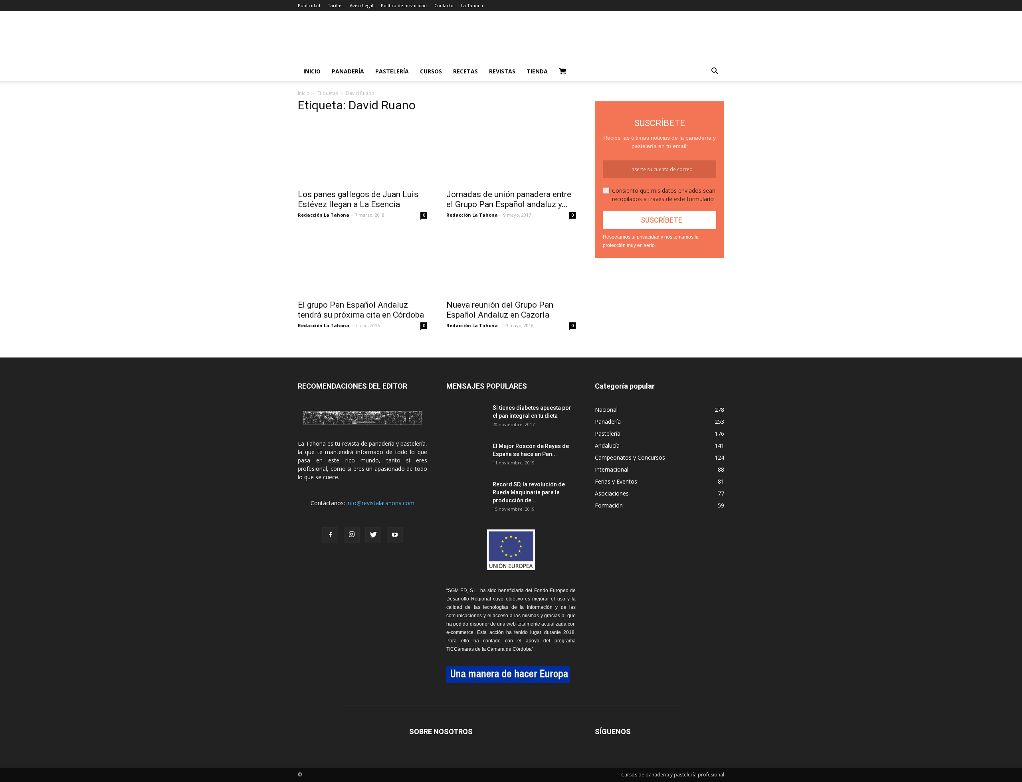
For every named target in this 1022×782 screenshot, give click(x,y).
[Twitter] (373, 535)
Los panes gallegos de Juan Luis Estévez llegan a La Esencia (358, 199)
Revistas (502, 71)
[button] (714, 72)
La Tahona (472, 5)
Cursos (431, 71)
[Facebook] (330, 535)
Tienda (537, 71)
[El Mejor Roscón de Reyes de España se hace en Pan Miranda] (466, 456)
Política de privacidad (404, 5)
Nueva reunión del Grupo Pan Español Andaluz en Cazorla (499, 310)
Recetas (465, 71)
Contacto (444, 5)
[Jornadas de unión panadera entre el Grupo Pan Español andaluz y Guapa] (511, 152)
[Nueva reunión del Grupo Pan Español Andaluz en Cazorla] (511, 263)
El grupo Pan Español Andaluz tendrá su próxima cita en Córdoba (361, 310)
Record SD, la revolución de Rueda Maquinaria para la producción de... (529, 492)
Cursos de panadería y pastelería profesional (672, 774)
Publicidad (309, 5)
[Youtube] (395, 535)
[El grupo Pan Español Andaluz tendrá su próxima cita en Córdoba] (362, 263)
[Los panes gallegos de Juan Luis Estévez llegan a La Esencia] (362, 152)
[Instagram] (352, 535)
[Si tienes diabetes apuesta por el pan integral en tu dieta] (466, 418)
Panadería (348, 71)
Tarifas (335, 5)
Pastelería (392, 71)
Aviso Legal (361, 5)
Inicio (312, 71)
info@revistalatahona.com (380, 503)
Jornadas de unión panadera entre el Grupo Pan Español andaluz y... (508, 199)
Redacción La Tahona (323, 215)
